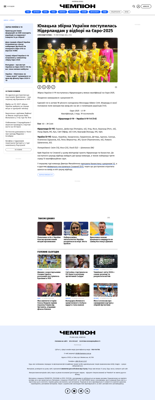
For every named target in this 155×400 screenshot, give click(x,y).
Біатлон (62, 12)
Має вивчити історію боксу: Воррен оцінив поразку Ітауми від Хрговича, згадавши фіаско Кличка (47, 305)
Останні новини (12, 91)
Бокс (45, 12)
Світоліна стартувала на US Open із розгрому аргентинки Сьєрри (77, 274)
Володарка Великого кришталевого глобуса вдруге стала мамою (76, 303)
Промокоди (77, 345)
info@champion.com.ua (83, 353)
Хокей (84, 12)
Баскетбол (74, 12)
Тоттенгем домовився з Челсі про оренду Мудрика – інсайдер (18, 134)
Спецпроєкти (115, 12)
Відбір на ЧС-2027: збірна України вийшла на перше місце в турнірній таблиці (17, 106)
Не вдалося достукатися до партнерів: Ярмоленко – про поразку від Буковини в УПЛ (18, 97)
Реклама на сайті (61, 341)
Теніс (53, 12)
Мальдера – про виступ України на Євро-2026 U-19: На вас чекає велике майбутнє (18, 67)
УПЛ (28, 12)
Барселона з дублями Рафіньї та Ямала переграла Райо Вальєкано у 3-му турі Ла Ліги (18, 115)
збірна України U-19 (46, 175)
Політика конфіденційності (89, 341)
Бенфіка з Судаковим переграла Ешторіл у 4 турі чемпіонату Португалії (17, 143)
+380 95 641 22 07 (81, 361)
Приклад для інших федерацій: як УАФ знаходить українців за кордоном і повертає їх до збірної (18, 34)
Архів (126, 12)
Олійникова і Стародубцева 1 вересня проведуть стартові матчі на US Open (18, 124)
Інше (104, 12)
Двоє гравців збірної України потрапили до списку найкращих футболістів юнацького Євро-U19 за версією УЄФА (17, 46)
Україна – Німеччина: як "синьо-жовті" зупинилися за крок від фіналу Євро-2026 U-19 (18, 77)
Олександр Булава (44, 35)
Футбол (36, 12)
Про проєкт (73, 341)
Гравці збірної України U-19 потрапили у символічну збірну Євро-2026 (17, 58)
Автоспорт (94, 12)
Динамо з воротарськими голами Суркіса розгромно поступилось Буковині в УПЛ (49, 275)
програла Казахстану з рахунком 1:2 (98, 163)
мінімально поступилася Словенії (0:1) (65, 166)
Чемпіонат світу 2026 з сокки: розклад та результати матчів (104, 274)
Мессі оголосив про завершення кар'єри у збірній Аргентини (103, 303)
